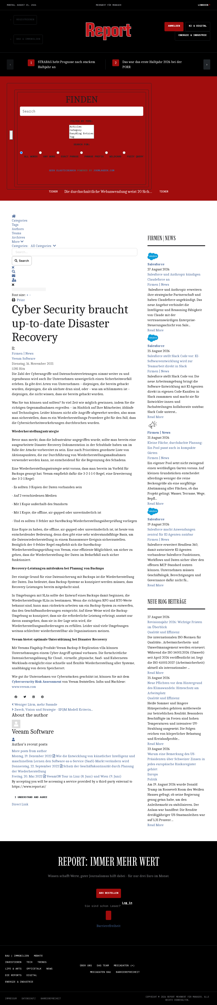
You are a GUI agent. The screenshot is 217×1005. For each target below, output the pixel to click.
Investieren (13, 962)
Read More (155, 330)
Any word (48, 156)
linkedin (203, 5)
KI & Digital (198, 25)
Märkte (38, 955)
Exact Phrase (69, 156)
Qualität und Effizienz (163, 632)
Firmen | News (22, 353)
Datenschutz (29, 998)
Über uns (86, 965)
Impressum (11, 998)
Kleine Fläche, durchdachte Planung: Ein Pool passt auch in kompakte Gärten (174, 448)
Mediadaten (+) (124, 965)
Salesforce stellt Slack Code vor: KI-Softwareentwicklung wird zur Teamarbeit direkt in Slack (173, 361)
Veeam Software (23, 359)
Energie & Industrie (192, 35)
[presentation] (10, 64)
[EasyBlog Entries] (81, 133)
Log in (127, 903)
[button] (74, 242)
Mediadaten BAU (100, 971)
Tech (29, 962)
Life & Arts (13, 968)
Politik (152, 779)
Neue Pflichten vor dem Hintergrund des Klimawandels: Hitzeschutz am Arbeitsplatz (174, 688)
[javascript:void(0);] (16, 697)
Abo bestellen (108, 892)
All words (30, 156)
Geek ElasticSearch (62, 170)
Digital (31, 975)
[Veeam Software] (16, 724)
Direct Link (20, 804)
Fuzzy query (134, 156)
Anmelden (174, 25)
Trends (42, 962)
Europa (152, 774)
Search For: (82, 144)
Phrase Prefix (93, 156)
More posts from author (29, 751)
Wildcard (114, 156)
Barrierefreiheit (108, 926)
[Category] (81, 130)
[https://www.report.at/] (108, 31)
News (49, 968)
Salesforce (155, 264)
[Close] (11, 135)
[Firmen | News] (152, 424)
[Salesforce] (152, 256)
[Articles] (81, 126)
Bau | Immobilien (17, 955)
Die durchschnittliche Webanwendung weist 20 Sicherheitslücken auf (121, 191)
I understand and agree (31, 797)
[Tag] (81, 136)
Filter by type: (82, 121)
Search (23, 260)
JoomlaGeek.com (103, 170)
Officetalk (33, 968)
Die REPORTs (13, 975)
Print (21, 300)
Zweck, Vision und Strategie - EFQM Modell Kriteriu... (53, 710)
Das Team (103, 965)
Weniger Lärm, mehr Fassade (35, 704)
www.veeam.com (24, 687)
